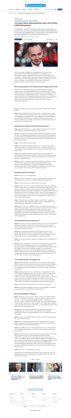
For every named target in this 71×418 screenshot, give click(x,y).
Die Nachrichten (12, 398)
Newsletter (44, 397)
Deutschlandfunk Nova (44, 1)
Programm (24, 9)
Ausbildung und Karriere (57, 398)
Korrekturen (55, 401)
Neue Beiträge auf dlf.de (13, 401)
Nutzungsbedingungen (41, 405)
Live (60, 9)
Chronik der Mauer (43, 406)
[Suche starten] (56, 9)
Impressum (49, 405)
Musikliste (44, 400)
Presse (54, 397)
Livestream (23, 396)
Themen (11, 9)
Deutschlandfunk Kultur (34, 1)
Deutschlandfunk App (25, 400)
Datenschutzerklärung (32, 405)
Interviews (15, 13)
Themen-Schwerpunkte (13, 402)
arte (37, 406)
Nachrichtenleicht (12, 400)
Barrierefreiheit (55, 402)
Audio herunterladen (28, 39)
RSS (43, 401)
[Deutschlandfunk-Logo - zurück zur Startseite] (35, 5)
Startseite (10, 13)
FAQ (43, 396)
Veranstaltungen (45, 398)
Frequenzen (23, 402)
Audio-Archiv (36, 9)
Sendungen (18, 9)
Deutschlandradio (25, 1)
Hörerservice (34, 396)
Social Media (34, 397)
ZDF (31, 406)
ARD (28, 406)
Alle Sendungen (12, 397)
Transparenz (55, 400)
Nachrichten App (24, 401)
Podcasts (30, 9)
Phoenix (34, 406)
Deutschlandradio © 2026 (35, 410)
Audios (22, 397)
